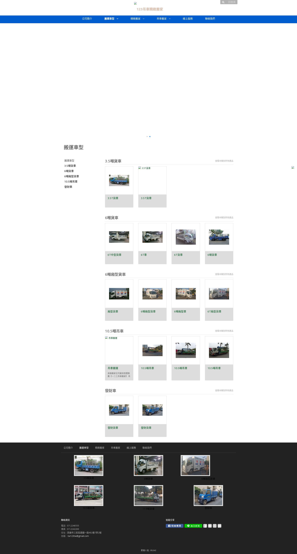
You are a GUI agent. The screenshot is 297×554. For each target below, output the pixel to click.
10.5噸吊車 (70, 181)
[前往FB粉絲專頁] (174, 526)
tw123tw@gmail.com (78, 535)
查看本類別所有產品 (224, 160)
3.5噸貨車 (70, 166)
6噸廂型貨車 (71, 176)
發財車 (68, 187)
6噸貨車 (69, 171)
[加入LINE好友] (193, 526)
